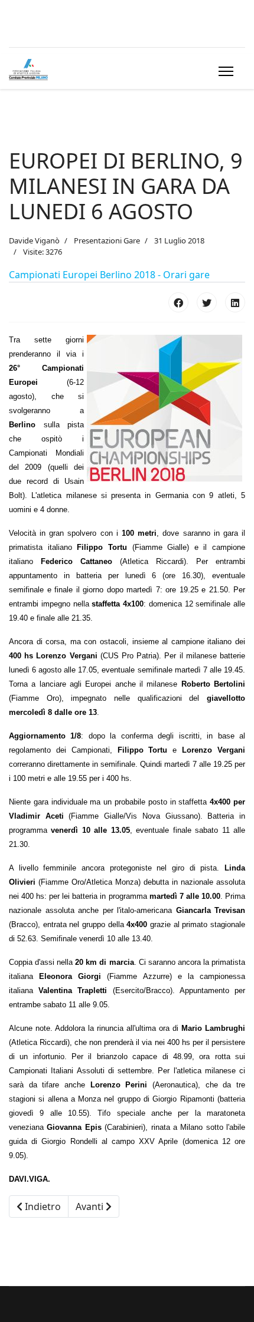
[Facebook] (178, 302)
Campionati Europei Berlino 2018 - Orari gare (109, 274)
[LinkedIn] (235, 302)
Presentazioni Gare (107, 240)
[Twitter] (207, 302)
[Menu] (223, 71)
